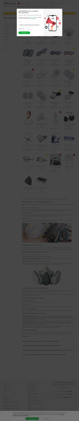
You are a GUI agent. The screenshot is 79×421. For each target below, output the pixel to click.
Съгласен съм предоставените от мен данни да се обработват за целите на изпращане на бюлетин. (30, 25)
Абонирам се (24, 32)
